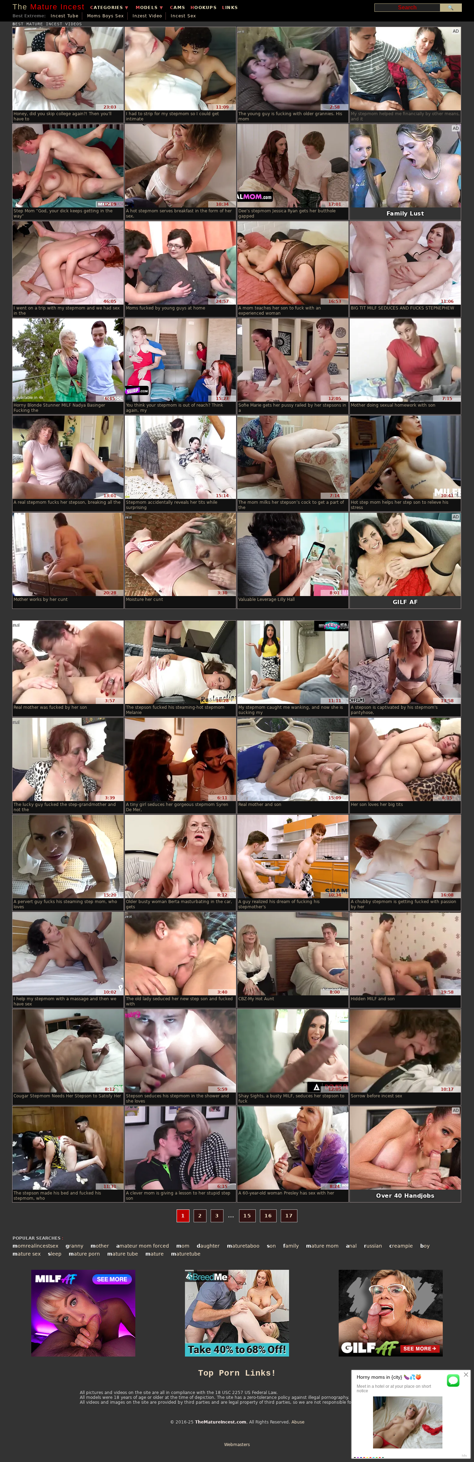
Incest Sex (183, 16)
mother (100, 1246)
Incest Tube (64, 16)
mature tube (122, 1254)
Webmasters (237, 1444)
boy (425, 1246)
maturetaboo (243, 1246)
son (271, 1246)
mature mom (322, 1246)
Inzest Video (147, 16)
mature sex (26, 1254)
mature (154, 1254)
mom (182, 1246)
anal (351, 1246)
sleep (54, 1254)
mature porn (84, 1254)
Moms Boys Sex (105, 16)
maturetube (186, 1254)
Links (230, 7)
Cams (177, 7)
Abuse (297, 1422)
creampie (401, 1246)
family (291, 1246)
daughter (208, 1246)
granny (74, 1246)
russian (373, 1246)
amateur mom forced (142, 1246)
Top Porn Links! (237, 1373)
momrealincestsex (35, 1246)
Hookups (204, 7)
